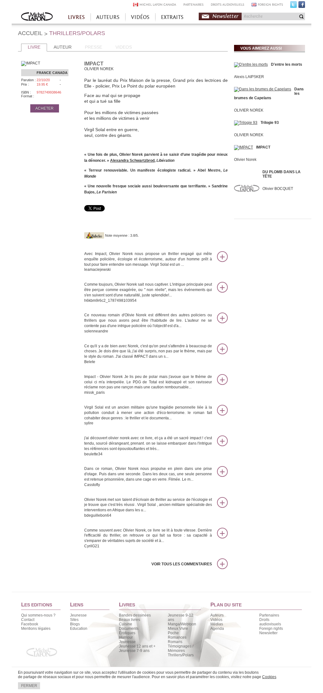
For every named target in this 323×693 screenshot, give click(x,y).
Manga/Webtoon (182, 624)
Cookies (269, 677)
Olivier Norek (245, 159)
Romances (177, 637)
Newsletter (225, 16)
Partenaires (269, 615)
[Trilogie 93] (245, 122)
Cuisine (125, 624)
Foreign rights (271, 628)
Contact (27, 619)
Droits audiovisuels (270, 621)
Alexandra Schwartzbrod (132, 160)
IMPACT (263, 147)
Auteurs (217, 615)
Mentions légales (35, 628)
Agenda (217, 628)
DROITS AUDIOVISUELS (227, 5)
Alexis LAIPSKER (249, 77)
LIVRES (76, 17)
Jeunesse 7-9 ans (134, 650)
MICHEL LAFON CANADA (157, 5)
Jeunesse (78, 615)
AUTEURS (108, 17)
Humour (126, 637)
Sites (74, 619)
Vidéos (216, 619)
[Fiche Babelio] (94, 235)
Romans (175, 642)
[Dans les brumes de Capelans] (262, 89)
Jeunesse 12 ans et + (137, 646)
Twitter (293, 6)
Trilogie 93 (270, 122)
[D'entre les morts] (251, 64)
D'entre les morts (286, 64)
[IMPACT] (243, 147)
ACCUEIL (30, 33)
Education (78, 628)
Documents (128, 628)
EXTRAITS (172, 17)
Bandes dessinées (135, 615)
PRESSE (93, 47)
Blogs (75, 624)
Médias (216, 624)
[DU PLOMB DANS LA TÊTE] (246, 207)
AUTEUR (63, 47)
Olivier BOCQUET (277, 188)
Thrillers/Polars (181, 655)
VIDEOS (123, 47)
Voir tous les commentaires (181, 564)
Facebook (301, 6)
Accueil (37, 17)
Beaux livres (129, 619)
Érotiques (127, 633)
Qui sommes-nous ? (38, 615)
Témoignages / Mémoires (180, 648)
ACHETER (44, 108)
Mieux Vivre (178, 628)
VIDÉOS (140, 17)
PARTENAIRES (193, 5)
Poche (173, 633)
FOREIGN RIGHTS (270, 5)
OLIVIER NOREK (248, 110)
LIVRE (34, 47)
